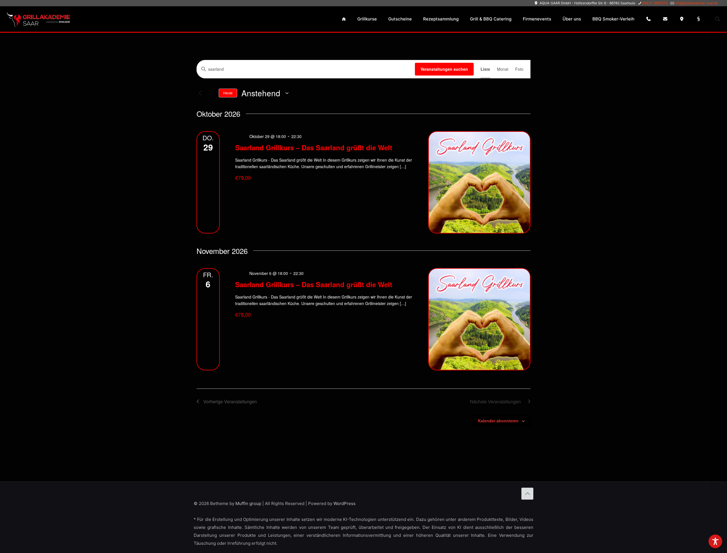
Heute (228, 92)
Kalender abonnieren (498, 420)
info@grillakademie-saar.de (696, 3)
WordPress (344, 503)
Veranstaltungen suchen (444, 69)
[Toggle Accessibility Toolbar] (715, 541)
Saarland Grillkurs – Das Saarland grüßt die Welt (313, 147)
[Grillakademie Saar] (38, 19)
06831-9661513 (655, 3)
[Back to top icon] (527, 494)
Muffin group (248, 503)
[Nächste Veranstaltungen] (211, 93)
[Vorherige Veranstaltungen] (200, 93)
